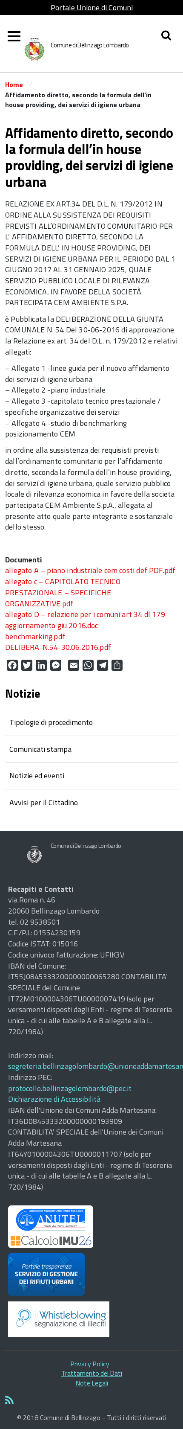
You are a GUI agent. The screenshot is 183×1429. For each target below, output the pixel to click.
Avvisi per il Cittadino (43, 802)
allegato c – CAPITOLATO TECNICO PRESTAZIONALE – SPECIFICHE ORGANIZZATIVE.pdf (63, 592)
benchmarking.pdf (35, 636)
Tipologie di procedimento (51, 722)
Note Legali (91, 1383)
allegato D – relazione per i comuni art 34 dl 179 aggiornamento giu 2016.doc (85, 619)
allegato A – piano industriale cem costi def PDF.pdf (90, 570)
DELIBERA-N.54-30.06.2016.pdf (58, 647)
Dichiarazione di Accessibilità (54, 1099)
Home (14, 84)
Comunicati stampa (40, 749)
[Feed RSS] (91, 1401)
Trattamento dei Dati (91, 1373)
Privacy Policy (89, 1364)
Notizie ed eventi (36, 775)
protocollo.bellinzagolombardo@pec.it (70, 1088)
